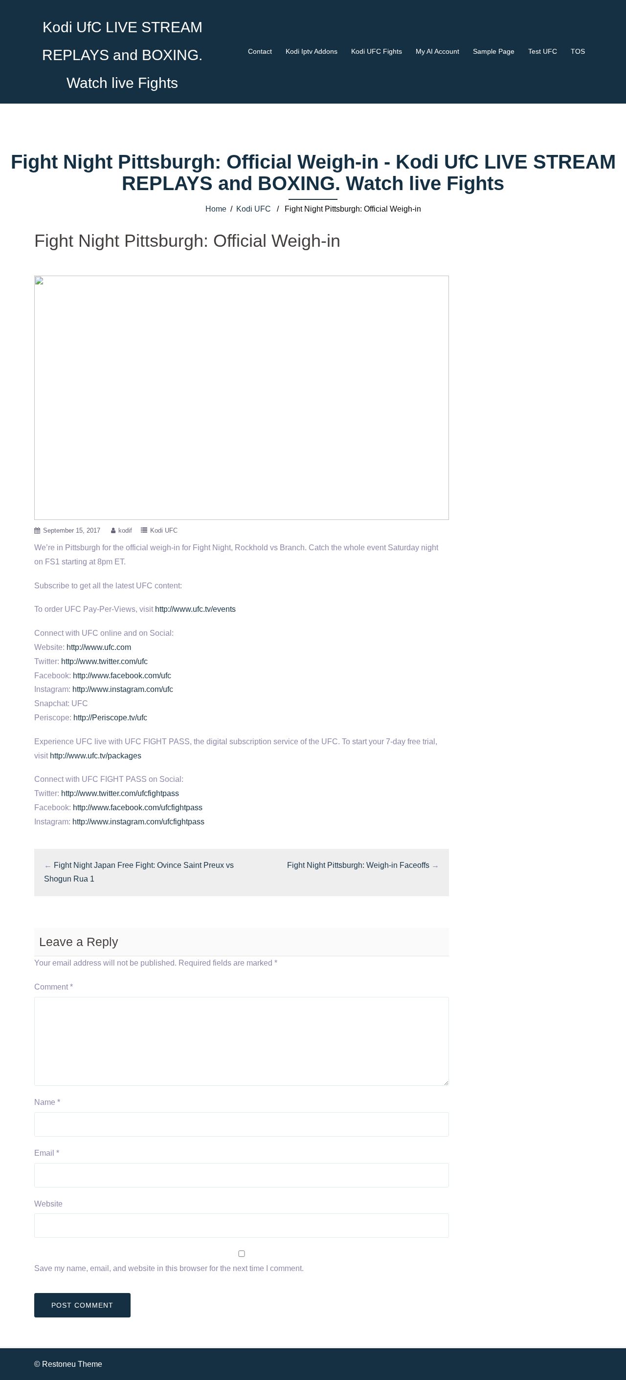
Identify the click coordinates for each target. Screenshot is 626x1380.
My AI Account (437, 51)
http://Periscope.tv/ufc (110, 717)
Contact (260, 51)
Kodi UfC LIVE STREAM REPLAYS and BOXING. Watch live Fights (122, 55)
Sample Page (493, 51)
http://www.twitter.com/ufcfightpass (120, 793)
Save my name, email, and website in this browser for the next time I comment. (169, 1268)
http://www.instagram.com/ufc (122, 689)
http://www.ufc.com (99, 647)
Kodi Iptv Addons (311, 51)
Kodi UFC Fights (376, 51)
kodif (125, 530)
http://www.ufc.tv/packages (95, 756)
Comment (53, 987)
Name (47, 1102)
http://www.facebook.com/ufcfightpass (137, 807)
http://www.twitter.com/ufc (104, 661)
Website (48, 1204)
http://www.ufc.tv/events (195, 609)
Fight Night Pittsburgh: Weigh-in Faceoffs (358, 865)
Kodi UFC (253, 209)
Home (215, 209)
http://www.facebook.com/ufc (122, 675)
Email (46, 1153)
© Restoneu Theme (68, 1364)
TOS (578, 51)
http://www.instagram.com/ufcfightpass (138, 822)
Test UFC (542, 51)
